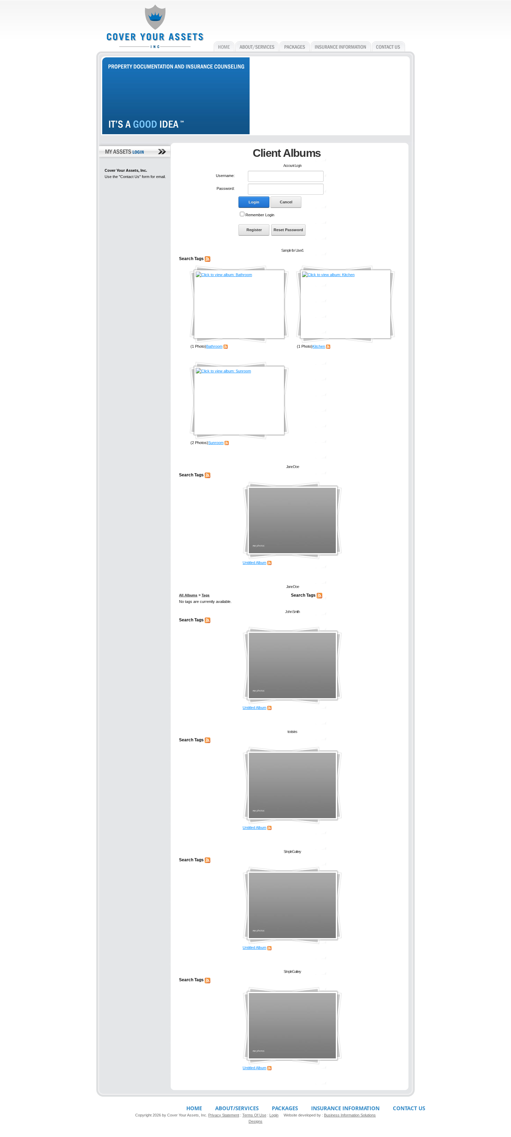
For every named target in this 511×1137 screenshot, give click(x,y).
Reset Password (288, 230)
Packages (285, 1108)
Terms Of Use (254, 1115)
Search (186, 258)
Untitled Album (254, 563)
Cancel (286, 202)
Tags (199, 258)
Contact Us (409, 1108)
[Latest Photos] (207, 259)
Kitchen (319, 346)
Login (254, 202)
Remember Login (259, 215)
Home (194, 1108)
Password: (226, 188)
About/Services (237, 1108)
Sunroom (216, 443)
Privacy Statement (223, 1115)
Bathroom (214, 346)
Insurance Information (345, 1108)
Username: (225, 176)
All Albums (188, 595)
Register (254, 230)
